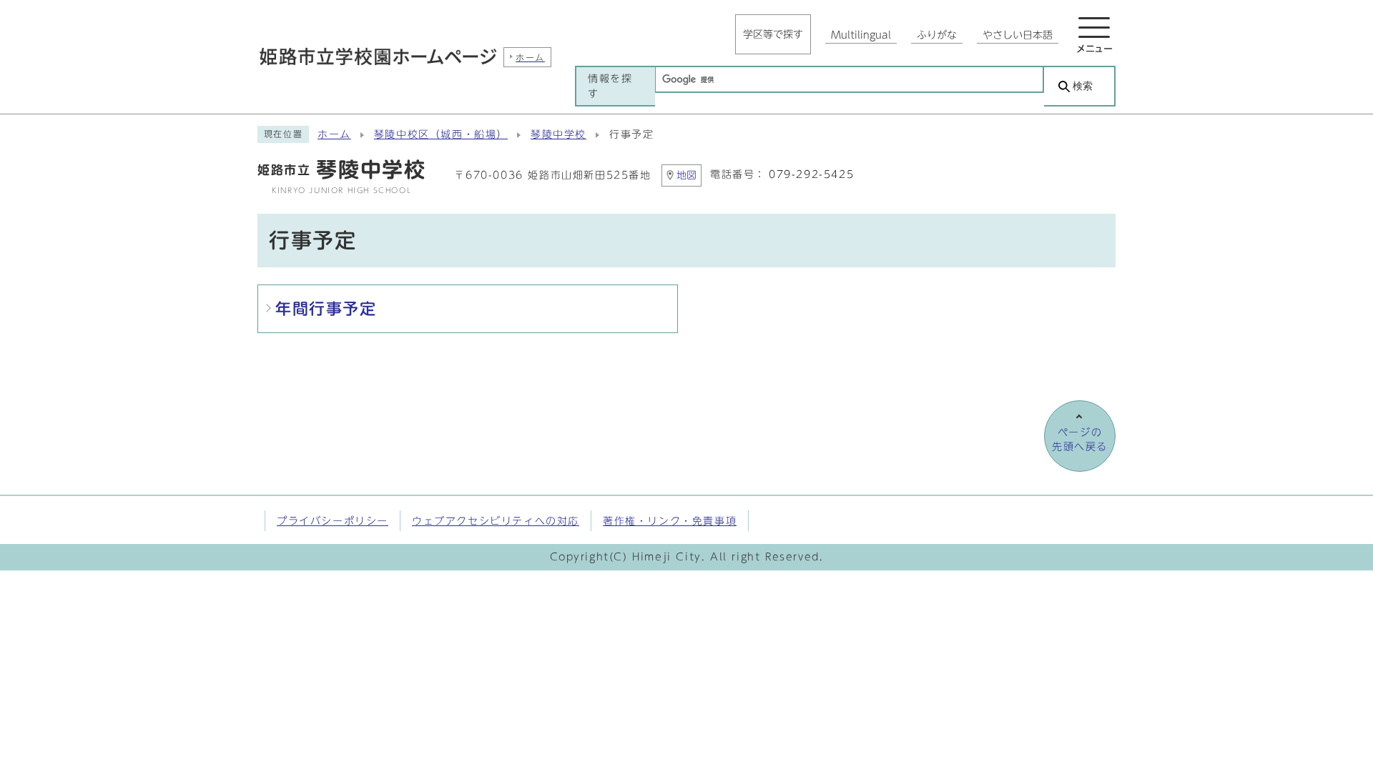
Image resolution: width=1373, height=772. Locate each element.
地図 (686, 175)
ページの (1080, 439)
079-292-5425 (811, 174)
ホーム (334, 134)
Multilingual (861, 35)
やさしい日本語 (1018, 35)
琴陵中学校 (558, 134)
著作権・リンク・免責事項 (670, 520)
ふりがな (937, 35)
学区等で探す (773, 34)
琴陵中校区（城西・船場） (441, 134)
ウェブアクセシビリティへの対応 (495, 520)
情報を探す (610, 86)
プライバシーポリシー (332, 520)
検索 (1083, 86)
